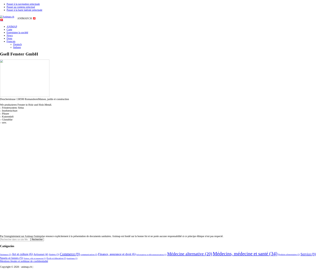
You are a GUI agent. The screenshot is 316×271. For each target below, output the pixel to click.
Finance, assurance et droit (117, 254)
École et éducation (56, 258)
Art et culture (22, 254)
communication (88, 254)
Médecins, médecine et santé (245, 253)
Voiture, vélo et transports (35, 258)
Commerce (70, 254)
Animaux (5, 254)
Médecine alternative (189, 253)
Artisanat (40, 254)
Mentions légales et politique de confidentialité (24, 261)
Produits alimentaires (289, 254)
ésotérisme (72, 258)
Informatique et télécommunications (151, 255)
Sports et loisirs (11, 258)
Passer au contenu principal (21, 7)
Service (308, 254)
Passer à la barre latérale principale (24, 10)
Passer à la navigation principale (23, 4)
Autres (54, 254)
